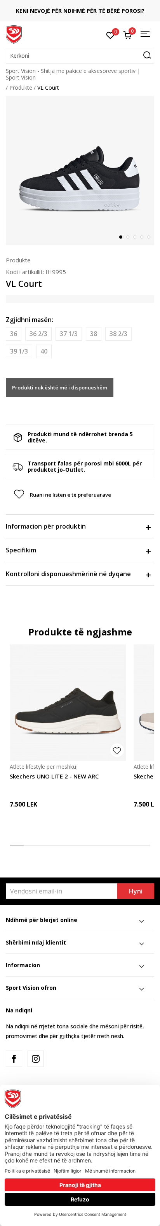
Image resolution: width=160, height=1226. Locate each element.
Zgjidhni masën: (29, 319)
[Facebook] (14, 1059)
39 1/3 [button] (19, 351)
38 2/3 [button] (118, 333)
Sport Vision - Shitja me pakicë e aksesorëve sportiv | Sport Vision (73, 74)
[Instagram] (35, 1059)
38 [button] (93, 333)
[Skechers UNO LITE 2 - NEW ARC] (68, 702)
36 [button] (13, 333)
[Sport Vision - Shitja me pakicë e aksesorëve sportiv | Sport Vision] (14, 34)
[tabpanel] (80, 170)
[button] (80, 56)
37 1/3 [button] (69, 333)
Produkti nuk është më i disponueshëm (59, 387)
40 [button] (43, 351)
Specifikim (21, 550)
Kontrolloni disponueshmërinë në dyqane (68, 574)
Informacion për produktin (46, 526)
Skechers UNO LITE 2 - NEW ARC (54, 776)
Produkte (20, 87)
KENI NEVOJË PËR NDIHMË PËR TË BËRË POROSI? (80, 11)
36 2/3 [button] (38, 333)
